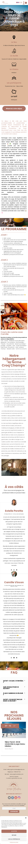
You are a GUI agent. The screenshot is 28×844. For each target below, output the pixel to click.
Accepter (14, 831)
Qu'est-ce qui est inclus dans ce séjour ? (12, 700)
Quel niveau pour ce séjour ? (11, 687)
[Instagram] (14, 570)
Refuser (14, 835)
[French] (18, 2)
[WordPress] (17, 570)
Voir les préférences (14, 839)
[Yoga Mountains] (5, 2)
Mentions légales (14, 776)
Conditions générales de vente (14, 778)
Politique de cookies (14, 842)
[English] (17, 2)
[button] (26, 818)
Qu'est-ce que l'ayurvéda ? (13, 681)
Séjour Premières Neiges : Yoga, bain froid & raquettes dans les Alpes (14, 744)
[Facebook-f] (11, 570)
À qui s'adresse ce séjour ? (13, 694)
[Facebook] (14, 658)
